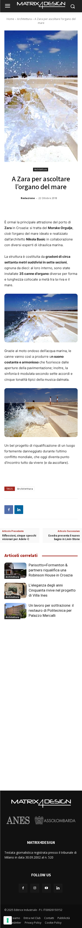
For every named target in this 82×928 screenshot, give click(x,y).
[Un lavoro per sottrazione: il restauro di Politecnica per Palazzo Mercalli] (15, 610)
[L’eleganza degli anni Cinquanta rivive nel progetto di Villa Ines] (15, 590)
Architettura (24, 19)
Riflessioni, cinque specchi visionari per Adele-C (19, 537)
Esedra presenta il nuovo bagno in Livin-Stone (64, 537)
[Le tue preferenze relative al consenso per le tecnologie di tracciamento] (7, 920)
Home (10, 19)
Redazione (28, 198)
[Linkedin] (18, 509)
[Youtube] (46, 888)
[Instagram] (34, 888)
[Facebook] (8, 509)
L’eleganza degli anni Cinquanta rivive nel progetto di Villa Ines (52, 590)
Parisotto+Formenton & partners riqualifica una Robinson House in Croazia (51, 570)
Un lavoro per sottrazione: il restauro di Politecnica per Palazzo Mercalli (51, 610)
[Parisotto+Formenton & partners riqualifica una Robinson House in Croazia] (15, 570)
